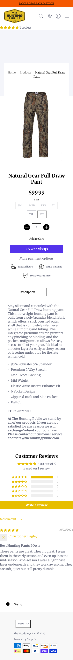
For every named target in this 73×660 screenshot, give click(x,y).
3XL (42, 214)
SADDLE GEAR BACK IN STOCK (36, 3)
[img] (9, 530)
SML (20, 205)
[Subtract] (27, 227)
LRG (43, 205)
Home (12, 72)
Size (36, 199)
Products (25, 72)
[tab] (27, 292)
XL (53, 205)
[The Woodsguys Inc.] (14, 16)
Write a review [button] (36, 505)
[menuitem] (41, 16)
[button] (41, 16)
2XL (31, 214)
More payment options (36, 258)
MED (32, 205)
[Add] (46, 227)
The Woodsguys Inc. (25, 633)
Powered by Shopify (25, 639)
